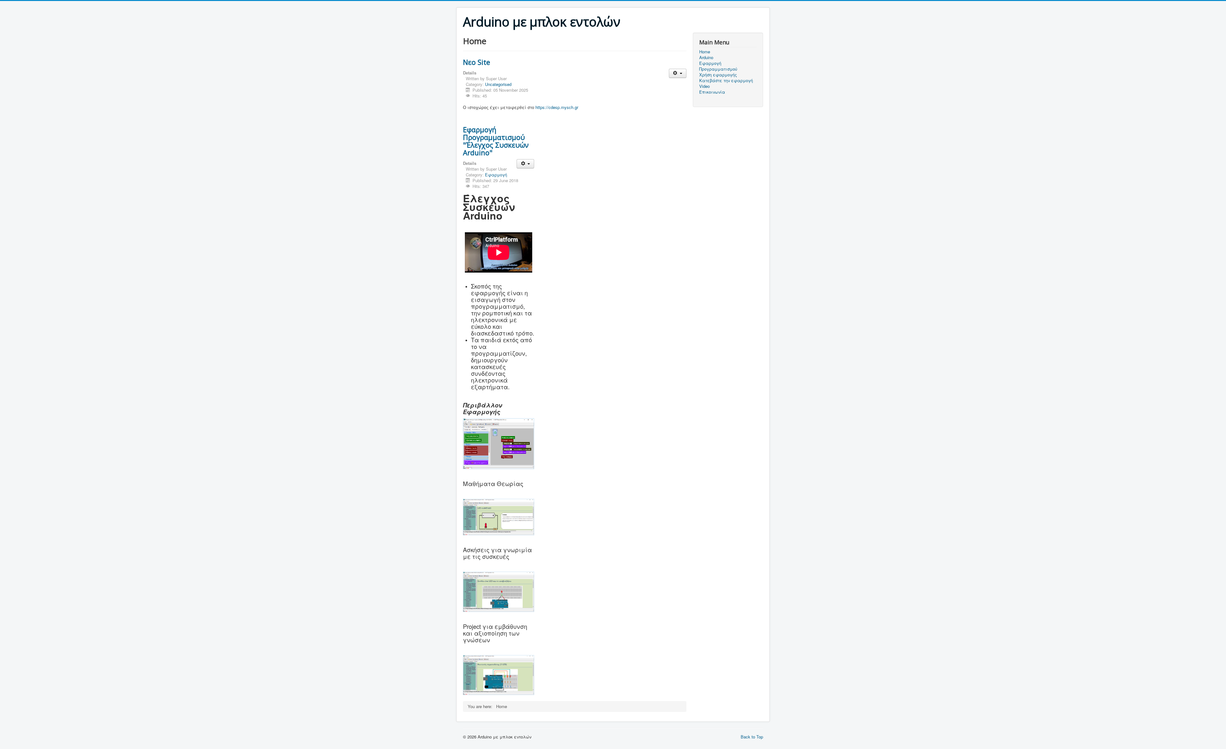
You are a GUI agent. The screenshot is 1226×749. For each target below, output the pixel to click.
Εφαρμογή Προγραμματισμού (718, 66)
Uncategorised (498, 84)
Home (704, 52)
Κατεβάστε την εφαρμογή (726, 80)
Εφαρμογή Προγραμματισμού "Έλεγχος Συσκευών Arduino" (496, 141)
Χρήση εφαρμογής (718, 75)
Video (704, 86)
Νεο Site (476, 62)
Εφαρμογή (496, 175)
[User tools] (677, 73)
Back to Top (752, 737)
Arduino (706, 57)
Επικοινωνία (712, 92)
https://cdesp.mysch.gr (556, 107)
